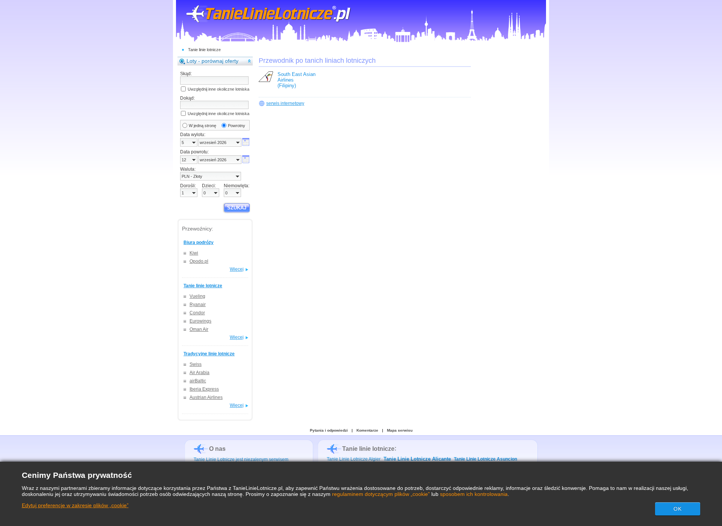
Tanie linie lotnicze (204, 49)
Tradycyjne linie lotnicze (209, 353)
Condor (197, 312)
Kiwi (194, 253)
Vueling (197, 296)
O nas (217, 449)
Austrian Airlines (206, 397)
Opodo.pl (199, 261)
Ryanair (198, 304)
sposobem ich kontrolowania (474, 494)
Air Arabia (199, 372)
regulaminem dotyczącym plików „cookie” (381, 494)
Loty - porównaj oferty (212, 61)
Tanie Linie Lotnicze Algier (354, 459)
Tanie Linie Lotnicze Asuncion (485, 459)
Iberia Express (204, 389)
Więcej (237, 269)
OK (677, 509)
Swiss (196, 364)
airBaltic (198, 381)
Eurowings (200, 321)
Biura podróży (199, 242)
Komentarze (367, 430)
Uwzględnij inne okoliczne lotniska (218, 89)
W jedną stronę (202, 125)
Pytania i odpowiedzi (329, 430)
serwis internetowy (285, 103)
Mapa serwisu (400, 430)
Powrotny (236, 125)
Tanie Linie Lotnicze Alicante (417, 459)
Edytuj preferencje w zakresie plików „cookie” (75, 505)
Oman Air (199, 329)
